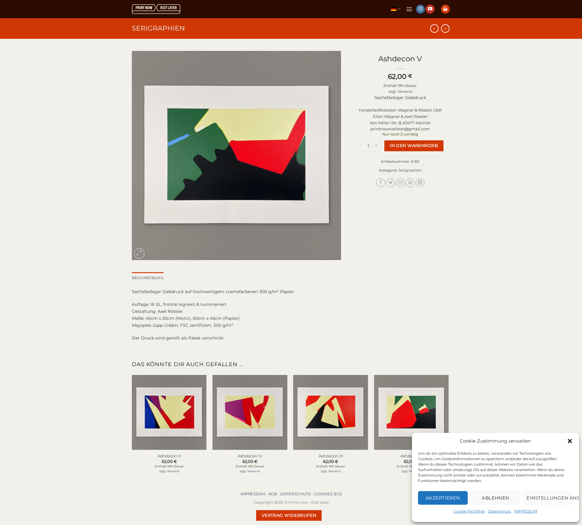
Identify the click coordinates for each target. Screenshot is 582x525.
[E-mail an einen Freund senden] (400, 182)
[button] (570, 441)
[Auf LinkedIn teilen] (420, 182)
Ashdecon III (331, 455)
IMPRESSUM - (254, 493)
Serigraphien (158, 28)
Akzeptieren (443, 498)
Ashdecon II (169, 455)
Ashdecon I (411, 455)
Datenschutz (499, 511)
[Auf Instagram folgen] (420, 9)
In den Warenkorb (414, 145)
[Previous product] (445, 28)
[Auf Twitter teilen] (390, 182)
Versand (404, 91)
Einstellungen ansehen (550, 498)
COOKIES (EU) (328, 493)
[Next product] (434, 28)
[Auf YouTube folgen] (430, 9)
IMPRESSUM (525, 511)
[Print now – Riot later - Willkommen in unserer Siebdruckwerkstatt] (156, 9)
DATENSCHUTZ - (297, 493)
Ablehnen (495, 498)
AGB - (274, 493)
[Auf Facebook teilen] (380, 182)
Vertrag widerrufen (289, 515)
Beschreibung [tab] (148, 278)
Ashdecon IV (250, 455)
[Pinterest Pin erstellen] (410, 182)
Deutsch (395, 9)
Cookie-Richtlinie (469, 511)
